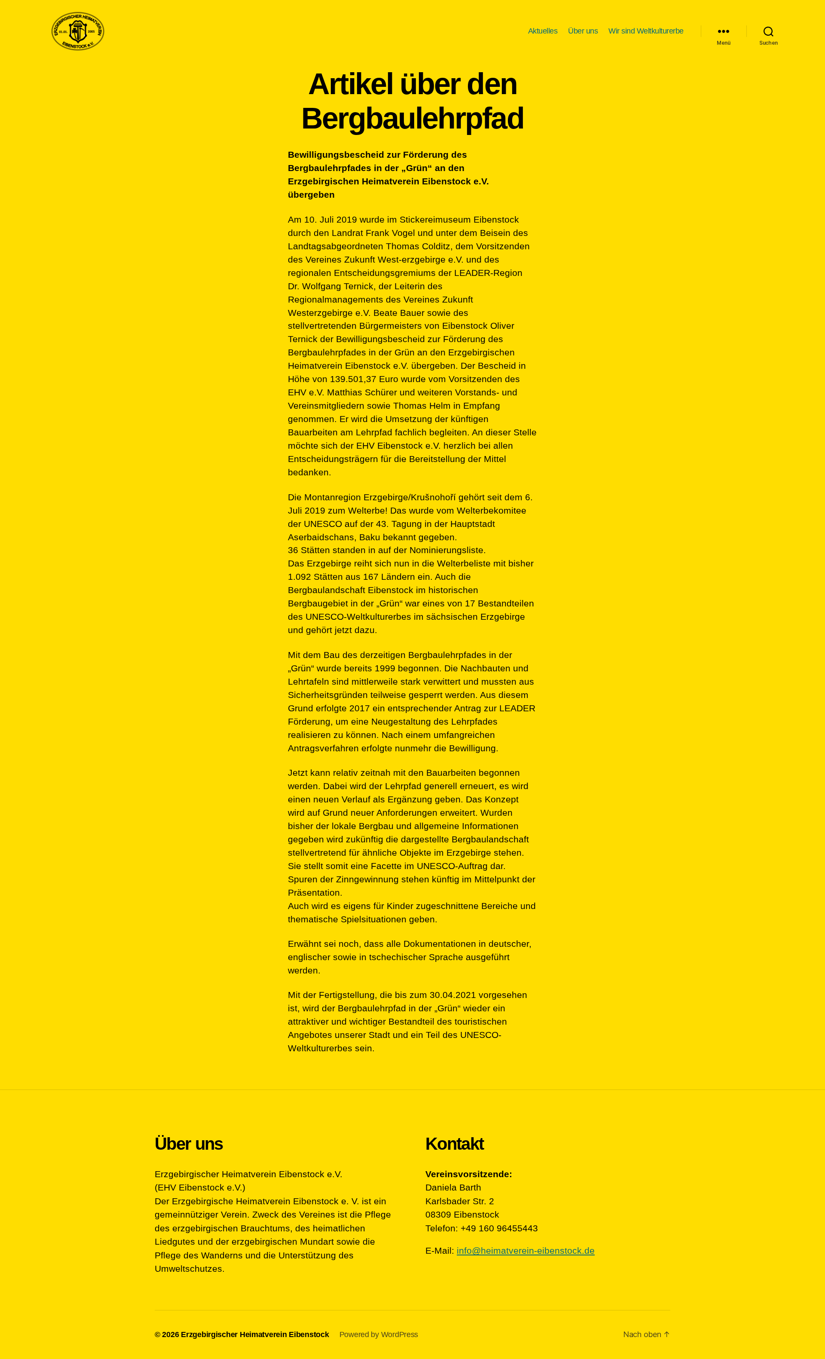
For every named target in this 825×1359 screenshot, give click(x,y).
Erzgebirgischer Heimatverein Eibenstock (255, 1334)
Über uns (583, 31)
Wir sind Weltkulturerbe (646, 31)
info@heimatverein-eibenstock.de (526, 1250)
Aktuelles (543, 31)
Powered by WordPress (379, 1334)
